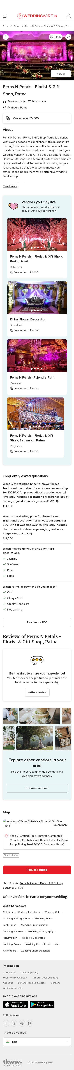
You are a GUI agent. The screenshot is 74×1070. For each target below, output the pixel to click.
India (14, 1041)
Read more (10, 186)
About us (8, 982)
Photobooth (51, 944)
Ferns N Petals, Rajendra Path (32, 377)
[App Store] (15, 1007)
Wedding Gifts (52, 912)
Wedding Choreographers (35, 950)
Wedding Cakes (12, 944)
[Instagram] (30, 1023)
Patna (17, 26)
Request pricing (37, 870)
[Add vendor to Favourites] (68, 37)
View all (60, 73)
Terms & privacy (29, 972)
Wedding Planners (13, 931)
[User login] (69, 16)
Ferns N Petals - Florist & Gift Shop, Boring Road (36, 258)
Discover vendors (37, 788)
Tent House (9, 924)
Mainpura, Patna (17, 107)
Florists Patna (11, 855)
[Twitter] (14, 1023)
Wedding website (12, 988)
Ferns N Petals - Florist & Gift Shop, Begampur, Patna (31, 438)
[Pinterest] (22, 1023)
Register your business (45, 977)
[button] (37, 675)
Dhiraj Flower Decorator (27, 319)
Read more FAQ (37, 622)
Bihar (6, 26)
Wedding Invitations (29, 912)
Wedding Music (43, 918)
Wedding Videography (40, 931)
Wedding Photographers (16, 918)
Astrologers (9, 950)
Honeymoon (10, 937)
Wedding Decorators (33, 937)
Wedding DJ (32, 944)
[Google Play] (42, 1007)
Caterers (8, 912)
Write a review (37, 692)
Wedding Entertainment (34, 924)
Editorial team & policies (32, 982)
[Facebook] (6, 1023)
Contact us (9, 972)
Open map (60, 825)
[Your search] (6, 37)
